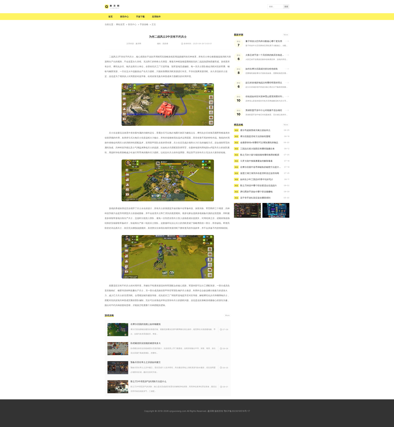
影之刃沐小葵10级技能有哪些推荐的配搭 (259, 154)
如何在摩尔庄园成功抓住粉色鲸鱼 (261, 68)
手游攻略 (144, 24)
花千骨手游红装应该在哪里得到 (255, 197)
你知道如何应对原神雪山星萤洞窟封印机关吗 (267, 96)
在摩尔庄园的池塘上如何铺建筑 (146, 324)
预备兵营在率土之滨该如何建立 (146, 362)
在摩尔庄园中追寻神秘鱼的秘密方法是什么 (260, 167)
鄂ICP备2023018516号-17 (237, 411)
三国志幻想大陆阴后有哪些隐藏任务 (257, 148)
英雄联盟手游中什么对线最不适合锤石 (263, 110)
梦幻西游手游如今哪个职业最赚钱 (256, 191)
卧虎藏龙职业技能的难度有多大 (146, 343)
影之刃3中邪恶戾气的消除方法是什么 (148, 381)
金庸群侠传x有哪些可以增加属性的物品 (259, 142)
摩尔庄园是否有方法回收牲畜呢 (255, 136)
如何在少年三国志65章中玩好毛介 (256, 179)
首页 (110, 16)
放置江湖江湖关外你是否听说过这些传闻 (259, 173)
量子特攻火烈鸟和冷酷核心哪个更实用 (263, 41)
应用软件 (156, 16)
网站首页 (120, 24)
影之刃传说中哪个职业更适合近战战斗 (258, 185)
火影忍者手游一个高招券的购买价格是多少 (265, 55)
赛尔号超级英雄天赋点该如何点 (255, 130)
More (227, 315)
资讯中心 (124, 16)
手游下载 (140, 16)
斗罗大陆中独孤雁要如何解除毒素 (256, 161)
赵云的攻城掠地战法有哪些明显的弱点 (263, 82)
